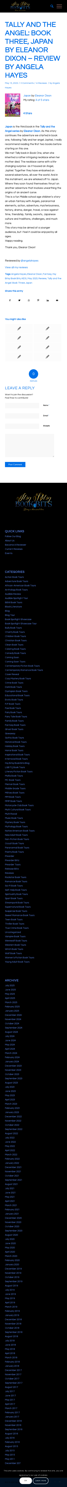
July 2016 (9, 1438)
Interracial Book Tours (16, 759)
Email (46, 415)
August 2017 (11, 1387)
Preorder (9, 856)
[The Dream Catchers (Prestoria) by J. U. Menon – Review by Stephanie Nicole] (48, 356)
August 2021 (11, 1184)
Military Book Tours (14, 793)
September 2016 (13, 1429)
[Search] (50, 6)
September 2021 (13, 1180)
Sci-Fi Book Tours (14, 886)
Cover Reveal (12, 674)
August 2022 (11, 1133)
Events (8, 553)
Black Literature (13, 607)
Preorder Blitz (12, 860)
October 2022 (12, 1125)
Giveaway (10, 733)
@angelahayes (29, 260)
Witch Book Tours (14, 949)
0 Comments (27, 83)
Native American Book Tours (19, 831)
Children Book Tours (15, 636)
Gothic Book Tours (14, 738)
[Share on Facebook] (10, 300)
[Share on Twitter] (19, 300)
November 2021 (13, 1171)
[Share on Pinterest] (38, 300)
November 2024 (13, 1019)
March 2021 (11, 1205)
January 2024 (12, 1061)
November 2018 (13, 1324)
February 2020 (12, 1260)
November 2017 (13, 1374)
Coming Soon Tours (15, 662)
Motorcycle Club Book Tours (19, 805)
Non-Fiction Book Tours (17, 839)
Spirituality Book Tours (16, 894)
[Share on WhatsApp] (29, 300)
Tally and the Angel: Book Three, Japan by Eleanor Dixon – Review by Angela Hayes (32, 50)
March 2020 (11, 1256)
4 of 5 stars (42, 100)
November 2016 (13, 1425)
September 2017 (13, 1383)
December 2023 (13, 1066)
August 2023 (11, 1083)
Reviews (42, 83)
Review (42, 278)
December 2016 (13, 1421)
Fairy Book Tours (13, 712)
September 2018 (13, 1332)
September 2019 (13, 1281)
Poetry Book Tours (14, 852)
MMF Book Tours (13, 801)
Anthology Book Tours (16, 590)
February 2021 (12, 1209)
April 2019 (10, 1302)
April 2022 (10, 1150)
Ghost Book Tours (14, 729)
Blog (7, 611)
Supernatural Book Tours (18, 907)
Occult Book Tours (14, 843)
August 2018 (11, 1336)
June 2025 (10, 990)
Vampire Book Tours (15, 936)
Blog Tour (10, 615)
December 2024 (13, 1015)
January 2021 (12, 1214)
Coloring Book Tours (15, 649)
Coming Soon (12, 657)
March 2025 (11, 1002)
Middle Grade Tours (15, 788)
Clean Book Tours (14, 645)
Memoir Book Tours (15, 784)
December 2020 (13, 1218)
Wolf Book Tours (13, 953)
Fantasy (47, 274)
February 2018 (12, 1362)
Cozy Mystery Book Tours (18, 678)
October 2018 (12, 1328)
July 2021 (9, 1188)
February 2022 (12, 1159)
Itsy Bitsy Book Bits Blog (17, 763)
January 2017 (12, 1417)
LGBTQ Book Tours (15, 767)
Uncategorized (13, 932)
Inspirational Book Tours (17, 755)
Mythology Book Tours (16, 826)
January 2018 (12, 1366)
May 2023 (33, 278)
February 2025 (12, 1006)
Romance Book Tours (16, 881)
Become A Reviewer (15, 545)
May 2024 (10, 1045)
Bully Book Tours (13, 628)
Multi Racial (11, 814)
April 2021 (10, 1201)
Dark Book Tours (13, 687)
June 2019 (10, 1294)
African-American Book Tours (20, 585)
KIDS (24, 278)
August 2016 (11, 1434)
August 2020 (11, 1235)
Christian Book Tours (15, 640)
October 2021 (12, 1176)
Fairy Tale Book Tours (16, 716)
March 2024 (11, 1053)
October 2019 (12, 1277)
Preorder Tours (12, 864)
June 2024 (10, 1040)
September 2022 (13, 1129)
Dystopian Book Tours (16, 691)
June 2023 (10, 1091)
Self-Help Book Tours (16, 890)
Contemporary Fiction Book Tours (22, 666)
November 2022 (13, 1121)
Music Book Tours (14, 818)
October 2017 (12, 1379)
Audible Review (13, 594)
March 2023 (11, 1104)
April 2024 (10, 1049)
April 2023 (10, 1099)
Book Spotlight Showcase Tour (21, 623)
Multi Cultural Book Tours (18, 809)
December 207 (12, 1463)
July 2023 (9, 1087)
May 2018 (10, 1349)
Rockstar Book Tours (15, 877)
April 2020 (10, 1252)
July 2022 (9, 1138)
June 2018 (10, 1345)
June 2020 (10, 1243)
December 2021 (13, 1167)
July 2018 (9, 1340)
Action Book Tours (14, 577)
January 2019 (12, 1315)
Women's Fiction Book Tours (19, 957)
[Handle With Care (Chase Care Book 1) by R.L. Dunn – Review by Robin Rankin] (19, 338)
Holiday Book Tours (14, 746)
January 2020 (12, 1264)
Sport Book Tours (13, 898)
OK (25, 1481)
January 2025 (12, 1011)
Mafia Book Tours (14, 776)
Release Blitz (12, 869)
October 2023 (12, 1074)
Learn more (40, 1481)
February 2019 (12, 1311)
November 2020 (13, 1222)
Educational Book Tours (17, 695)
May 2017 (10, 1400)
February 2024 (12, 1057)
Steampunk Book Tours (17, 903)
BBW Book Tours (13, 602)
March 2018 (11, 1357)
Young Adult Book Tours (17, 962)
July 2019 (9, 1290)
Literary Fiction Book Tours (18, 771)
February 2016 (12, 1442)
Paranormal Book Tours (17, 848)
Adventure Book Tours (16, 581)
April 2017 (10, 1404)
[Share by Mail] (57, 300)
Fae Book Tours (13, 708)
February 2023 (12, 1108)
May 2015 (10, 1455)
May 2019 (10, 1298)
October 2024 (12, 1023)
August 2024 (11, 1032)
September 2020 (13, 1231)
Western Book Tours (15, 945)
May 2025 (10, 994)
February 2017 (12, 1412)
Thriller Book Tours (14, 924)
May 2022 (10, 1146)
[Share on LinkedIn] (48, 300)
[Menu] (57, 6)
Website (46, 426)
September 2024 (13, 1028)
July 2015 (9, 1450)
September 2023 (13, 1078)
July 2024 (9, 1036)
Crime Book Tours (14, 683)
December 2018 (13, 1319)
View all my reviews (16, 267)
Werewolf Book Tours (16, 941)
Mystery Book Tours (15, 822)
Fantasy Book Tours (15, 725)
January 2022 (12, 1163)
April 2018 (10, 1353)
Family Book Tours (14, 721)
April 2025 (10, 998)
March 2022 (11, 1154)
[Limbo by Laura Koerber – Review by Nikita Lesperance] (19, 347)
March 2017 (11, 1408)
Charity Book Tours (15, 632)
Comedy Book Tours (15, 653)
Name (46, 405)
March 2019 (11, 1307)
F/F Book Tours (12, 704)
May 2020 (10, 1247)
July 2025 (9, 985)
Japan (27, 95)
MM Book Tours (13, 797)
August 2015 (11, 1446)
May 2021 (10, 1197)
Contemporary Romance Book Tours (24, 670)
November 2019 (13, 1273)
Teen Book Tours (13, 919)
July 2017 (9, 1391)
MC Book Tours (12, 780)
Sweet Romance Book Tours (19, 915)
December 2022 (13, 1116)
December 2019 (13, 1269)
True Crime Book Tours (17, 928)
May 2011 (10, 1459)
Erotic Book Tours (14, 700)
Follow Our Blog (13, 536)
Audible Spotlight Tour (16, 598)
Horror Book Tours (14, 750)
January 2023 (12, 1112)
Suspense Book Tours (16, 911)
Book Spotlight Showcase (18, 619)
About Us (9, 540)
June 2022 (10, 1142)
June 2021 (10, 1193)
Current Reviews (13, 549)
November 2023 (13, 1070)
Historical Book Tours (15, 742)
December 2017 (13, 1370)
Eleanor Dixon (43, 95)
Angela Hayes (18, 274)
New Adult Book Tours (16, 835)
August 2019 (11, 1286)
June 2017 (10, 1395)
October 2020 (12, 1226)
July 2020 (9, 1239)
